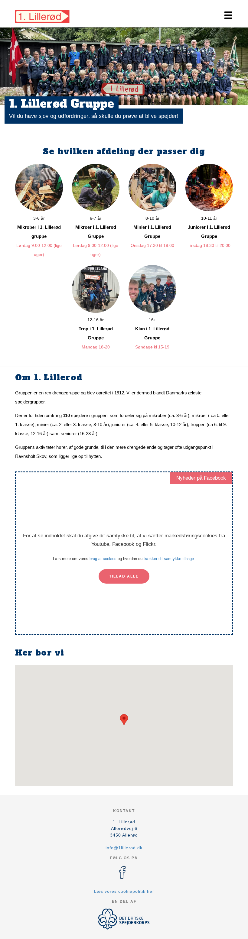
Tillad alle (124, 576)
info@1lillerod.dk (124, 847)
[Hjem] (42, 14)
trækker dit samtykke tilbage (169, 558)
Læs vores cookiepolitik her (124, 891)
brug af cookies (103, 558)
